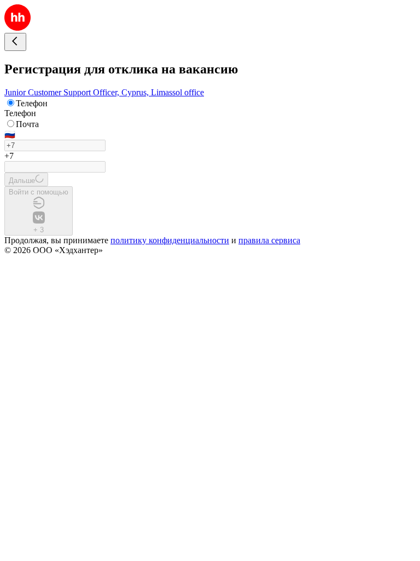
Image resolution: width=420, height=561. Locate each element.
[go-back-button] (15, 42)
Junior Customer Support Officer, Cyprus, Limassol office (104, 92)
